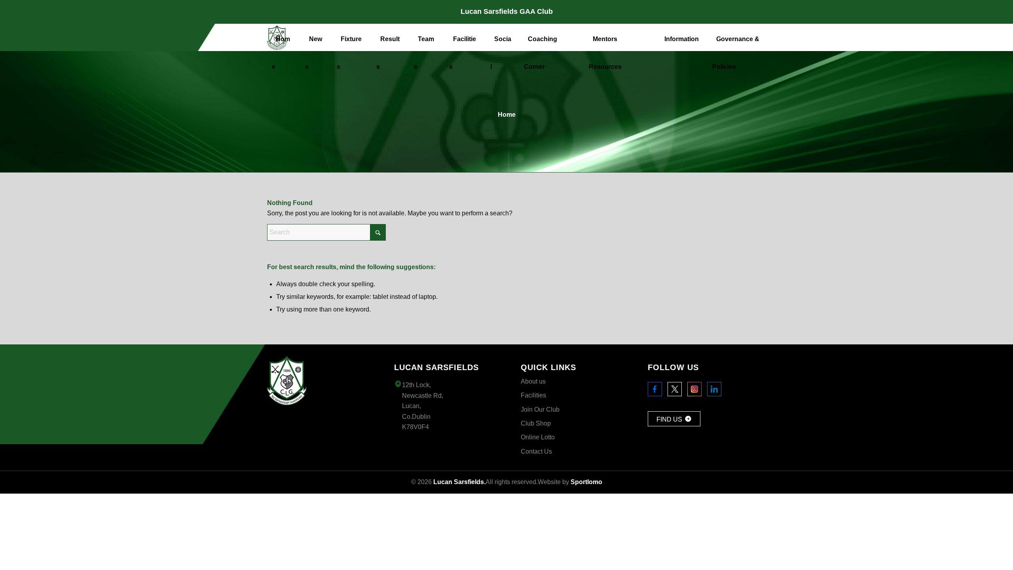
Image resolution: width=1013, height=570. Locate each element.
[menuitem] (284, 37)
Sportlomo (586, 482)
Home (507, 114)
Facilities (533, 395)
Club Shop (536, 423)
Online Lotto (538, 437)
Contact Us (536, 451)
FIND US (669, 419)
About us (533, 381)
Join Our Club (540, 409)
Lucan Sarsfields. (459, 482)
